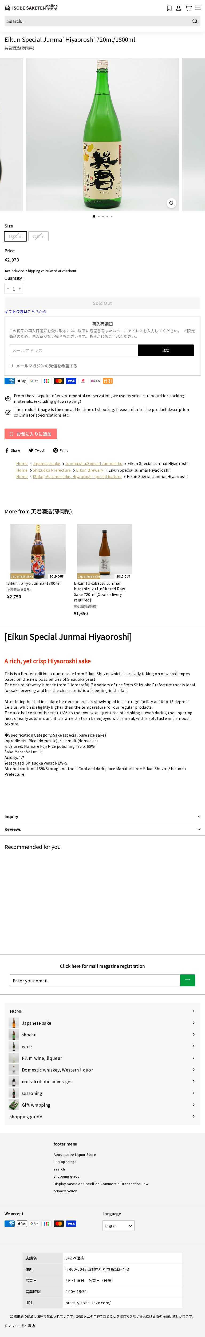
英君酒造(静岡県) (19, 48)
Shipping (33, 270)
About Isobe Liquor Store (75, 1154)
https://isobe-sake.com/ (88, 1302)
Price (10, 250)
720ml (38, 236)
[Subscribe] (187, 980)
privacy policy (65, 1190)
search (59, 1169)
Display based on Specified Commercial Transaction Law (101, 1183)
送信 (166, 349)
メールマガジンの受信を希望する (46, 365)
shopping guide (67, 1176)
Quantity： (15, 278)
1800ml (15, 236)
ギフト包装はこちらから (26, 311)
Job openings (65, 1161)
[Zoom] (171, 203)
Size (9, 226)
